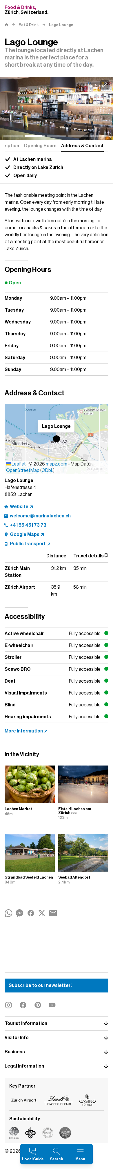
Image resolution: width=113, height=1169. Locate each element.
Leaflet (18, 464)
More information (24, 731)
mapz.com (57, 464)
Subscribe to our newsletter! (40, 985)
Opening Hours (40, 145)
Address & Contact (82, 145)
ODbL (47, 470)
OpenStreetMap (22, 470)
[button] (56, 438)
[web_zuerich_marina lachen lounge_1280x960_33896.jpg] (56, 108)
